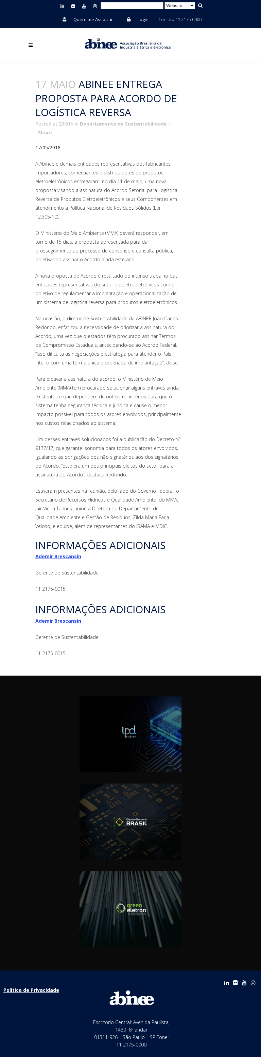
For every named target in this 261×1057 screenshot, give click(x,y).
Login (143, 19)
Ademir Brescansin (58, 556)
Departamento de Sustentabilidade (123, 123)
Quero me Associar (92, 19)
